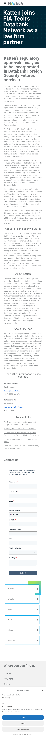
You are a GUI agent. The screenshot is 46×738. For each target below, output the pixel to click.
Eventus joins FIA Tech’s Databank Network (20, 429)
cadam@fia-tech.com (12, 391)
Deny (23, 723)
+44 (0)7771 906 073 (12, 394)
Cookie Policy (17, 734)
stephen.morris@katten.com (14, 407)
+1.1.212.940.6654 (11, 410)
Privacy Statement (27, 734)
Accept (23, 717)
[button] (43, 690)
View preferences (23, 729)
